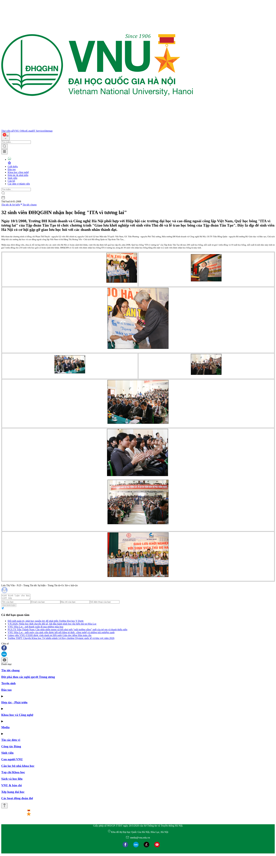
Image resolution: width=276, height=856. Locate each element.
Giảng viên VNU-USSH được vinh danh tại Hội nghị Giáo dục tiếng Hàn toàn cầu (49, 635)
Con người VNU (12, 759)
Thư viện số (7, 130)
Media (5, 727)
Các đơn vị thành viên (19, 183)
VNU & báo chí (11, 785)
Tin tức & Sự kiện (11, 204)
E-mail (29, 130)
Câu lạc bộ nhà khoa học (17, 766)
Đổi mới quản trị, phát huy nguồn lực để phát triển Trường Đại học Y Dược (46, 621)
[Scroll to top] (4, 805)
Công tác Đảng (11, 746)
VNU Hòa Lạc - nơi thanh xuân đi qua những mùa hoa (35, 626)
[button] (138, 648)
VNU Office (19, 130)
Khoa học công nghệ (18, 172)
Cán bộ (11, 181)
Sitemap (48, 130)
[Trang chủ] (97, 128)
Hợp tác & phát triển (18, 175)
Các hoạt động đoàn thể (17, 798)
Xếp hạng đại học (12, 792)
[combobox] (5, 136)
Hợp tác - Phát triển (14, 702)
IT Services (38, 130)
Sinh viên (12, 178)
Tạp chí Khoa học (13, 772)
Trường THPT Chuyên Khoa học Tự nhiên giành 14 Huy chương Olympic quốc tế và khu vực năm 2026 (61, 638)
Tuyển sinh (8, 683)
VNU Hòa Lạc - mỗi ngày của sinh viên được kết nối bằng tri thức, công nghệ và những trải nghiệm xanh (61, 632)
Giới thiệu (13, 166)
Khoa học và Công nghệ (17, 714)
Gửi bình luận (9, 605)
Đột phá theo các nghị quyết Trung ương (28, 677)
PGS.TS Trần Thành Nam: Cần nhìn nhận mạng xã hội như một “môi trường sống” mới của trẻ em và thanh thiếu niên (67, 629)
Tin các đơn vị (10, 740)
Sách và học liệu (12, 778)
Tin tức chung (30, 204)
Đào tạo (12, 169)
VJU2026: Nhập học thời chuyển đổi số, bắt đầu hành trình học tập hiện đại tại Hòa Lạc (52, 623)
